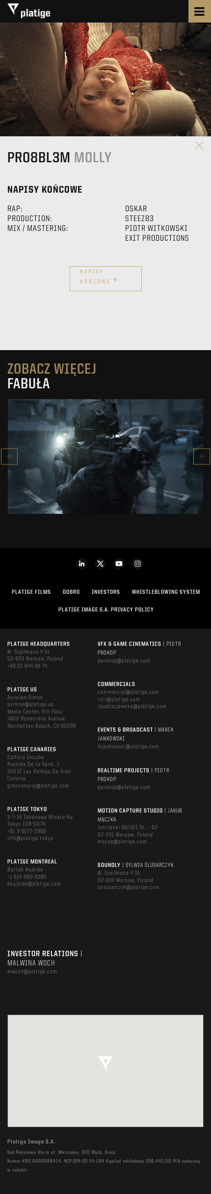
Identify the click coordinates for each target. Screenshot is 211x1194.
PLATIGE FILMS (31, 592)
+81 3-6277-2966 (26, 832)
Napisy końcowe (99, 277)
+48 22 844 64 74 (27, 666)
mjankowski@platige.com (128, 747)
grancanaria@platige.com (38, 786)
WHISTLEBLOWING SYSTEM (166, 592)
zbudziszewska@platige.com (132, 707)
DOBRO (71, 592)
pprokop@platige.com (124, 661)
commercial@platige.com (128, 692)
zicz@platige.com (119, 700)
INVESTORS (106, 592)
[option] (105, 456)
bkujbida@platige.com (34, 884)
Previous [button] (9, 456)
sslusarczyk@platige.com (129, 887)
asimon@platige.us (30, 705)
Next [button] (201, 456)
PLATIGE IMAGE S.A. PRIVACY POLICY (106, 610)
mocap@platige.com (122, 842)
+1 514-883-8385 (27, 877)
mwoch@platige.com (32, 972)
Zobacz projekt (105, 477)
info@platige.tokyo (30, 838)
